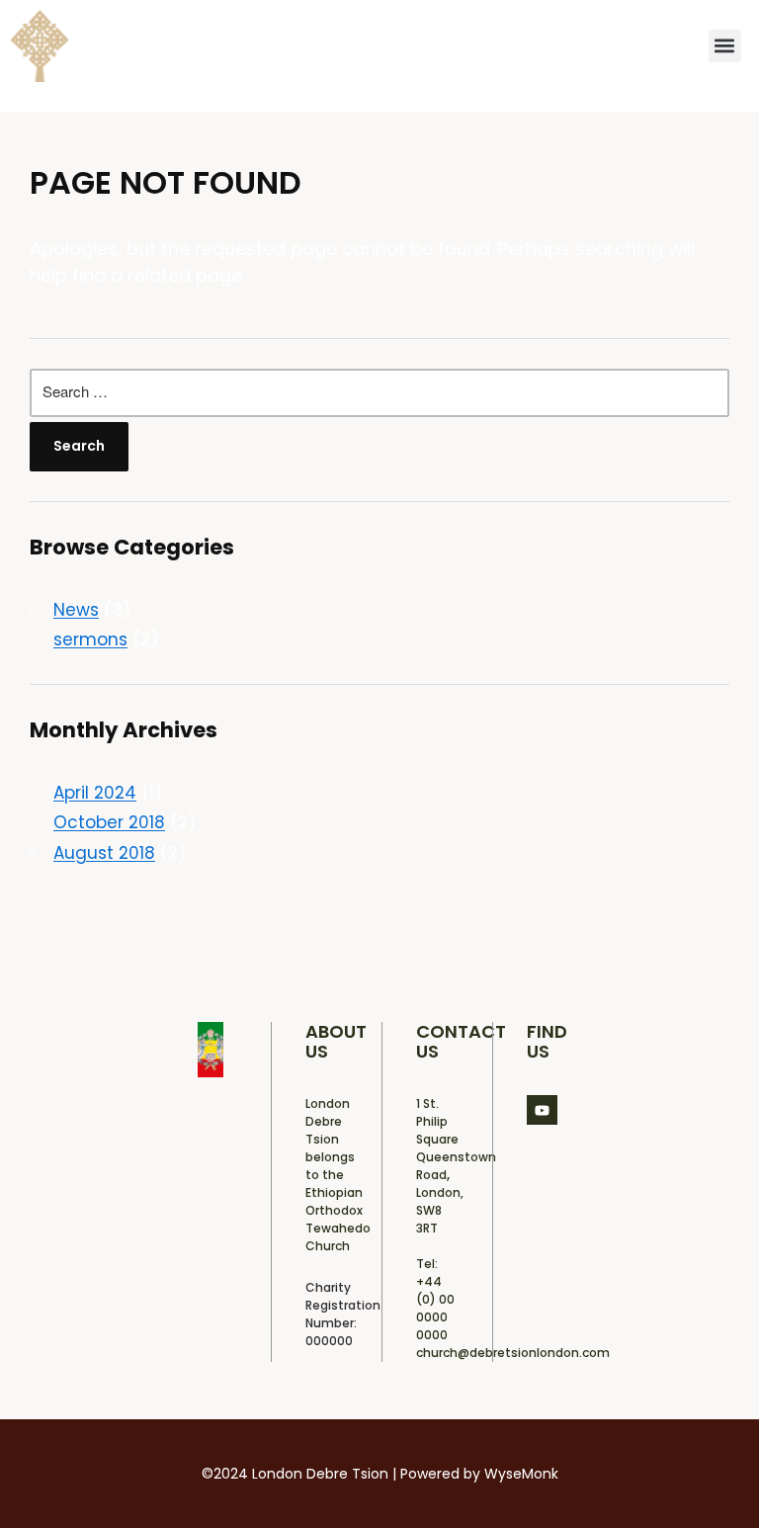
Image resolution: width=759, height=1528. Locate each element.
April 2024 (94, 793)
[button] (725, 46)
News (76, 610)
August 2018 (104, 853)
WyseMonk (521, 1474)
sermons (90, 639)
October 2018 (109, 822)
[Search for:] (379, 393)
